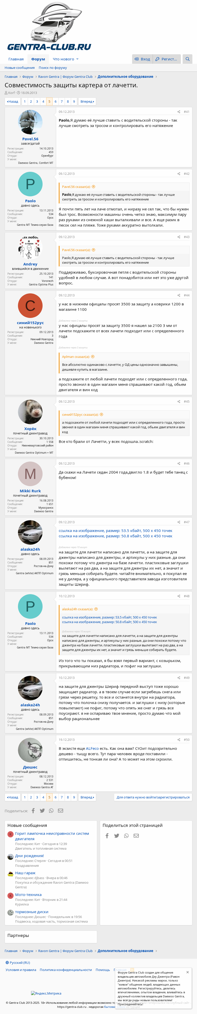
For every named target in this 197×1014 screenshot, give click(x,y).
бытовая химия (114, 1007)
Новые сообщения (20, 67)
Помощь (103, 969)
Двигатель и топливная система (40, 848)
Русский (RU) (19, 962)
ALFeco (92, 748)
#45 (187, 401)
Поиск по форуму (53, 67)
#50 (187, 740)
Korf (11, 92)
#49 (187, 678)
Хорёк (30, 428)
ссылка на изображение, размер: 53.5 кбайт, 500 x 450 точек (115, 530)
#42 (187, 174)
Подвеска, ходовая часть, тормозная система (51, 921)
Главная (16, 58)
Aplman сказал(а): (76, 356)
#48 (187, 596)
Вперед (86, 101)
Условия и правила (21, 969)
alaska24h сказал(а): (77, 609)
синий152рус (30, 322)
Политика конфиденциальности (66, 969)
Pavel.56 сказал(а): (76, 186)
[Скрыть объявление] (187, 972)
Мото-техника (28, 894)
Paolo (30, 200)
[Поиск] (187, 59)
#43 (187, 237)
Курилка (22, 904)
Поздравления (27, 865)
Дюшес (30, 767)
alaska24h (30, 549)
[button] (77, 59)
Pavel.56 (30, 138)
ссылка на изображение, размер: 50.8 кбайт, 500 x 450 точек (115, 535)
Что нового (63, 58)
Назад (13, 101)
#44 (187, 295)
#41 (187, 112)
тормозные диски (31, 911)
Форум (38, 58)
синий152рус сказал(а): (80, 414)
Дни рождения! (29, 855)
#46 (187, 463)
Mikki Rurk (30, 490)
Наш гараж (25, 872)
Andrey (30, 263)
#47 (187, 522)
